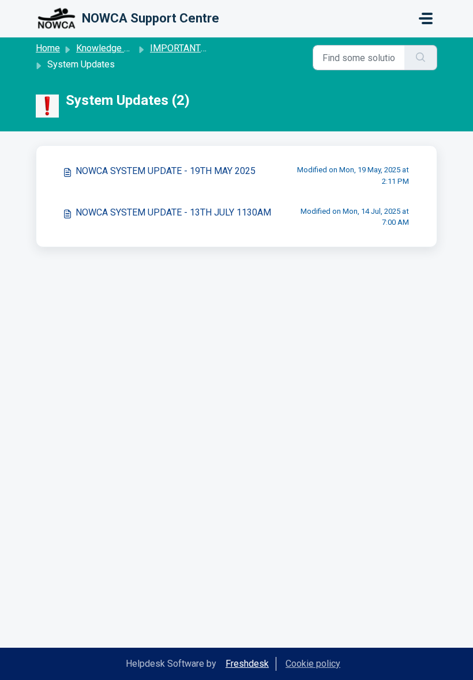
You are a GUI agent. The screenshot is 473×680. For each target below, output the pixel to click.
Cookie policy (313, 663)
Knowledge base (110, 48)
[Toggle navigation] (425, 18)
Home (48, 48)
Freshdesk (247, 663)
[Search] (420, 57)
